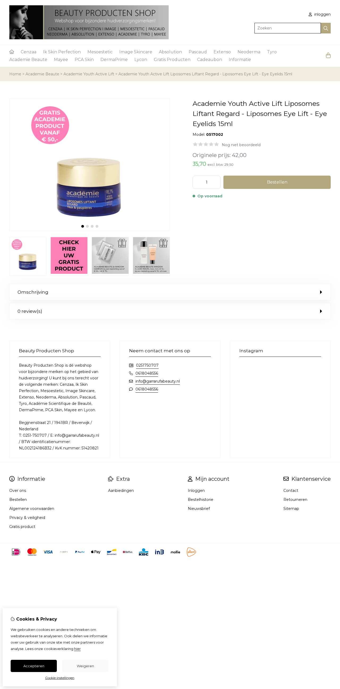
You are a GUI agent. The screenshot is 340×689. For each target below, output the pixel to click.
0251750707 (147, 365)
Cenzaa (28, 51)
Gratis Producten (172, 59)
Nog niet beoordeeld (241, 144)
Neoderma (248, 51)
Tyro (272, 51)
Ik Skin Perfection (62, 51)
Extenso (222, 51)
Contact (290, 490)
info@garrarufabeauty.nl (157, 381)
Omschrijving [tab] (33, 292)
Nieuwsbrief (199, 508)
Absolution (170, 51)
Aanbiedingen (121, 490)
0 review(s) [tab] (30, 311)
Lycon (140, 59)
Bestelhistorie (200, 499)
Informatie (240, 59)
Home (15, 74)
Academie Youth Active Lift (88, 74)
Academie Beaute (28, 59)
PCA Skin (84, 59)
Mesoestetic (100, 51)
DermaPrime (114, 59)
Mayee (61, 59)
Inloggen (196, 490)
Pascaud (198, 51)
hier (77, 649)
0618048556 (146, 373)
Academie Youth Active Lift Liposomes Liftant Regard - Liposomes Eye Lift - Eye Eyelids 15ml (205, 74)
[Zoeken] (326, 28)
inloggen (322, 14)
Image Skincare (135, 51)
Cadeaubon (209, 59)
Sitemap (291, 508)
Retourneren (295, 499)
